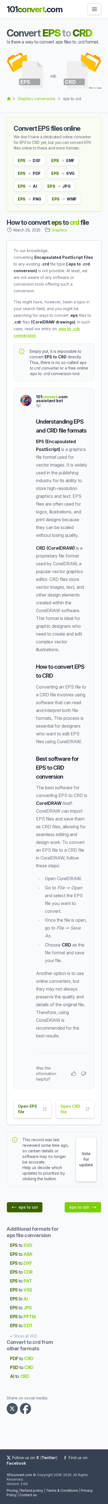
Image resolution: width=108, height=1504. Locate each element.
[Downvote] (84, 1074)
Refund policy (31, 1490)
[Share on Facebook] (26, 1408)
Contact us (28, 1495)
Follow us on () (35, 1457)
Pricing (12, 1490)
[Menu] (94, 9)
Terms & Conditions (62, 1490)
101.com (34, 9)
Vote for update (86, 1159)
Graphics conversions (36, 98)
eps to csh (79, 1207)
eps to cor (28, 1207)
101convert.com (19, 1475)
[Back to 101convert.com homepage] (9, 98)
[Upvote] (74, 1074)
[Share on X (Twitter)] (13, 1408)
